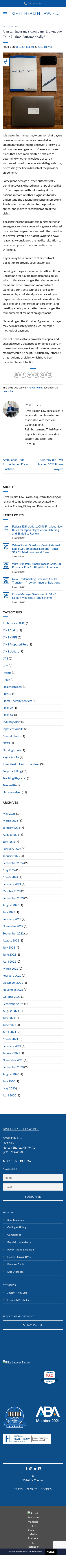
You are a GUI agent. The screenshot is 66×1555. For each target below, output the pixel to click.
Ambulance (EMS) (14, 623)
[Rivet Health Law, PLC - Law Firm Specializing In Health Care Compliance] (35, 14)
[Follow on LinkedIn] (39, 1469)
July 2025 (9, 841)
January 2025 (11, 856)
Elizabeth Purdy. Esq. (19, 1300)
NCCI (6, 743)
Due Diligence (15, 1271)
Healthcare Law (12, 686)
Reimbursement (16, 1219)
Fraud (6, 679)
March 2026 (10, 820)
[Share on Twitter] (30, 375)
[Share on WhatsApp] (17, 375)
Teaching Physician (14, 778)
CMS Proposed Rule (15, 644)
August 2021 (11, 1011)
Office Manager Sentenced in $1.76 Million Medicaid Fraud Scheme (34, 595)
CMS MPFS (10, 637)
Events (7, 672)
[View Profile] (16, 1362)
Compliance (14, 1234)
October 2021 (12, 996)
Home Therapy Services (17, 700)
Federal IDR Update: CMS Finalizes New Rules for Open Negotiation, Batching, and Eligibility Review (37, 530)
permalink (8, 391)
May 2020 (9, 1088)
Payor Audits (10, 27)
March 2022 (10, 968)
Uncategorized (12, 792)
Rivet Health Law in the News (21, 764)
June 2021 (9, 1025)
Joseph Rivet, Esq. (17, 1292)
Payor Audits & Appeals (20, 1249)
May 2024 (9, 870)
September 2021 (13, 1003)
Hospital (8, 714)
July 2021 (9, 1018)
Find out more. (35, 1551)
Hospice (8, 707)
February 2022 (12, 975)
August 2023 (11, 905)
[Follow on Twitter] (35, 1469)
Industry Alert (12, 722)
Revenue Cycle (15, 1264)
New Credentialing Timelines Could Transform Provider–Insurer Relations (36, 580)
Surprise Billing (12, 771)
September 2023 (13, 898)
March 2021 (10, 1039)
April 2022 (9, 961)
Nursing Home (12, 750)
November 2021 (13, 989)
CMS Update (11, 651)
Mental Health (12, 736)
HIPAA (7, 693)
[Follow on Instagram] (30, 1469)
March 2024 (10, 877)
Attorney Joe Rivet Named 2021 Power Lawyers (50, 464)
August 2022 (11, 940)
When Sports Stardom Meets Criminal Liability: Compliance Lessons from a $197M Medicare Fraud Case (36, 548)
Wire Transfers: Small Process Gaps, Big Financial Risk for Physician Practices (36, 565)
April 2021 (9, 1032)
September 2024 (13, 863)
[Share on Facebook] (23, 375)
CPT (5, 658)
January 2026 (11, 827)
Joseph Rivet (45, 47)
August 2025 (11, 834)
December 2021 (13, 982)
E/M (5, 665)
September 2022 (13, 933)
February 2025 (12, 848)
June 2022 (9, 954)
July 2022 (9, 947)
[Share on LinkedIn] (49, 375)
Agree (50, 1551)
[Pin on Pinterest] (43, 375)
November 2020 (13, 1060)
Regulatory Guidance (19, 1242)
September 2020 (13, 1067)
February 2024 (12, 884)
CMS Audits (10, 630)
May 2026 (9, 813)
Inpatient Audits (13, 729)
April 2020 (9, 1095)
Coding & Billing (16, 1227)
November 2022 (13, 926)
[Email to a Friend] (36, 375)
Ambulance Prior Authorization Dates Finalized (16, 464)
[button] (5, 13)
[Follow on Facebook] (26, 1469)
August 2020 (11, 1074)
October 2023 (12, 891)
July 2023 (9, 912)
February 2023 (12, 919)
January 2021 (11, 1053)
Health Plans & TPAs (19, 1256)
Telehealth (9, 785)
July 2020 (9, 1081)
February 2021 (12, 1046)
